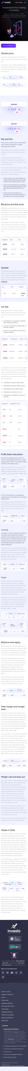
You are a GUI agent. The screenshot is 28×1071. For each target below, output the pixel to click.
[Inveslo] (6, 2)
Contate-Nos (5, 1000)
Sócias (3, 997)
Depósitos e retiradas (7, 994)
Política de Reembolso (7, 1017)
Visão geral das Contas (8, 1006)
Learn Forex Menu (7, 45)
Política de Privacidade (8, 1015)
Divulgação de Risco (7, 1012)
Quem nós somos (6, 991)
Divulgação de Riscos (7, 1003)
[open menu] (25, 2)
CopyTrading (5, 1009)
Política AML (5, 1020)
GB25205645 (11, 1039)
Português (20, 2)
